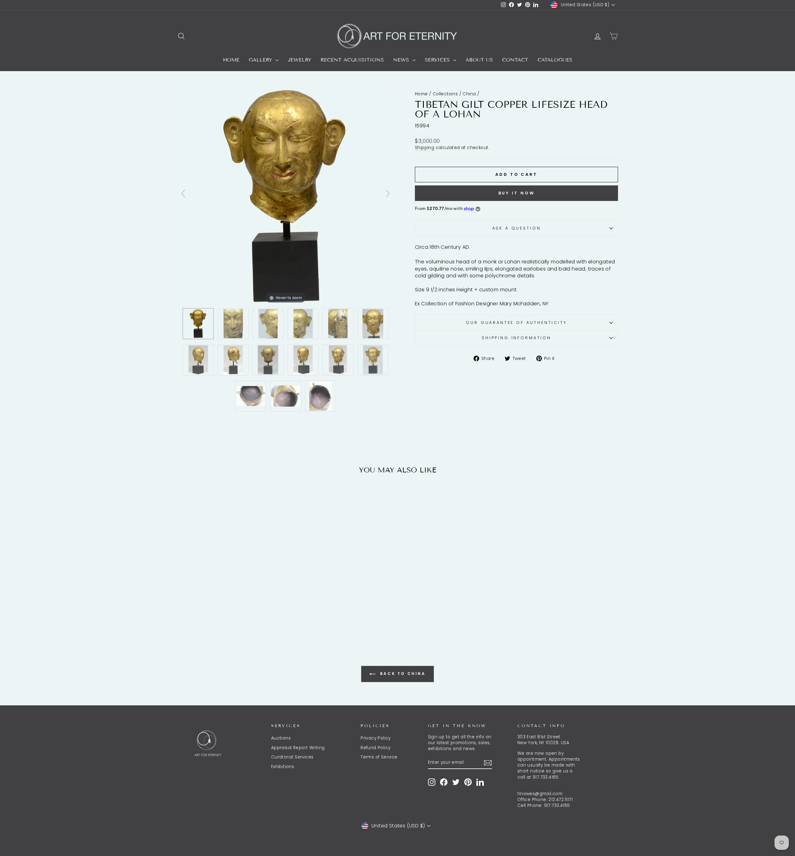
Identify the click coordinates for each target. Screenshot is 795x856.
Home (231, 60)
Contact (515, 60)
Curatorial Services (292, 757)
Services (438, 60)
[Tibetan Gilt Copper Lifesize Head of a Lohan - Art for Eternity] (198, 323)
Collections (445, 94)
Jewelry (299, 60)
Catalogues (555, 60)
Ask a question (516, 228)
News (402, 60)
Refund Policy (375, 748)
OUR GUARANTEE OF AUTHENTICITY (516, 322)
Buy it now (516, 193)
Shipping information (516, 337)
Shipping (424, 148)
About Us (479, 60)
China (469, 94)
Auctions (281, 738)
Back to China (401, 673)
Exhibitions (282, 767)
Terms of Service (379, 757)
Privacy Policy (376, 738)
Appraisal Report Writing (298, 748)
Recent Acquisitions (352, 60)
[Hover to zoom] (285, 196)
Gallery (261, 60)
